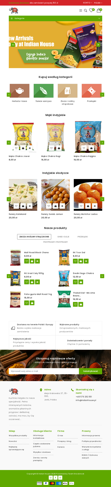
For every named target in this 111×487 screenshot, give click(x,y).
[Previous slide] (13, 45)
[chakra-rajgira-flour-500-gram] (84, 148)
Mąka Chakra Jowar (19, 156)
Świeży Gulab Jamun (52, 214)
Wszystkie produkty (18, 435)
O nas (60, 435)
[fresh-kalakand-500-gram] (16, 206)
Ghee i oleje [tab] (63, 236)
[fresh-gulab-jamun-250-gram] (48, 206)
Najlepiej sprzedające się (16, 448)
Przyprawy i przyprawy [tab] (55, 242)
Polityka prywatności (91, 441)
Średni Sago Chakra (83, 273)
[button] (99, 10)
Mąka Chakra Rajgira (85, 156)
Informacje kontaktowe (38, 436)
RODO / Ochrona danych (90, 456)
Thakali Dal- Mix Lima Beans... (84, 294)
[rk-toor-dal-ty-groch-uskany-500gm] (75, 261)
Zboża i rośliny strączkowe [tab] (34, 236)
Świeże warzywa (43, 101)
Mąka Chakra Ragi (50, 156)
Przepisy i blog (64, 441)
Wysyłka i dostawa (42, 452)
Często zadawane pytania (41, 445)
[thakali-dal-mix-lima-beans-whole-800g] (75, 304)
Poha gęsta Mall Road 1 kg (38, 294)
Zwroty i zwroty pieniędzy (40, 459)
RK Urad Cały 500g (34, 273)
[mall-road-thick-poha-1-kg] (26, 302)
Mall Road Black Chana (36, 252)
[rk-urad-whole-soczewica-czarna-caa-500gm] (26, 282)
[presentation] (9, 95)
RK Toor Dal (79, 252)
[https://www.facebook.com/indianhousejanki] (55, 478)
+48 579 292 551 (84, 396)
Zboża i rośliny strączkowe (68, 102)
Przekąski (91, 101)
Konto (87, 2)
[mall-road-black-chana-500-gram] (26, 261)
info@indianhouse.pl (86, 400)
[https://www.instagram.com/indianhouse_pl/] (60, 478)
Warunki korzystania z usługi (91, 448)
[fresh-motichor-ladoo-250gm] (81, 206)
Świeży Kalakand (17, 214)
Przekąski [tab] (83, 236)
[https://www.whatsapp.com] (51, 478)
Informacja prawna (91, 435)
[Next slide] (98, 45)
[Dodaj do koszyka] (59, 148)
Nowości (13, 441)
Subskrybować (90, 371)
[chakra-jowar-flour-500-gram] (16, 148)
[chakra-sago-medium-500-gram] (75, 282)
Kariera (61, 447)
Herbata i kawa (19, 101)
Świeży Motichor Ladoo (86, 214)
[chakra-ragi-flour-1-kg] (51, 148)
